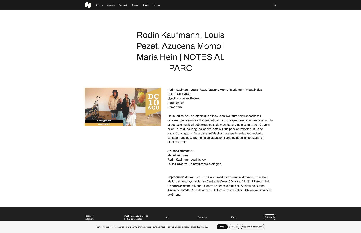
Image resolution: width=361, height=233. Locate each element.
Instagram (89, 219)
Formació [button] (123, 5)
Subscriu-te (270, 217)
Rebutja (234, 227)
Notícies (156, 5)
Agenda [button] (111, 5)
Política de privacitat (133, 219)
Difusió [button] (146, 5)
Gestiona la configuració (253, 227)
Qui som (99, 5)
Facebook (89, 216)
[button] (275, 5)
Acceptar (222, 227)
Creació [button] (134, 5)
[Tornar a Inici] (88, 5)
